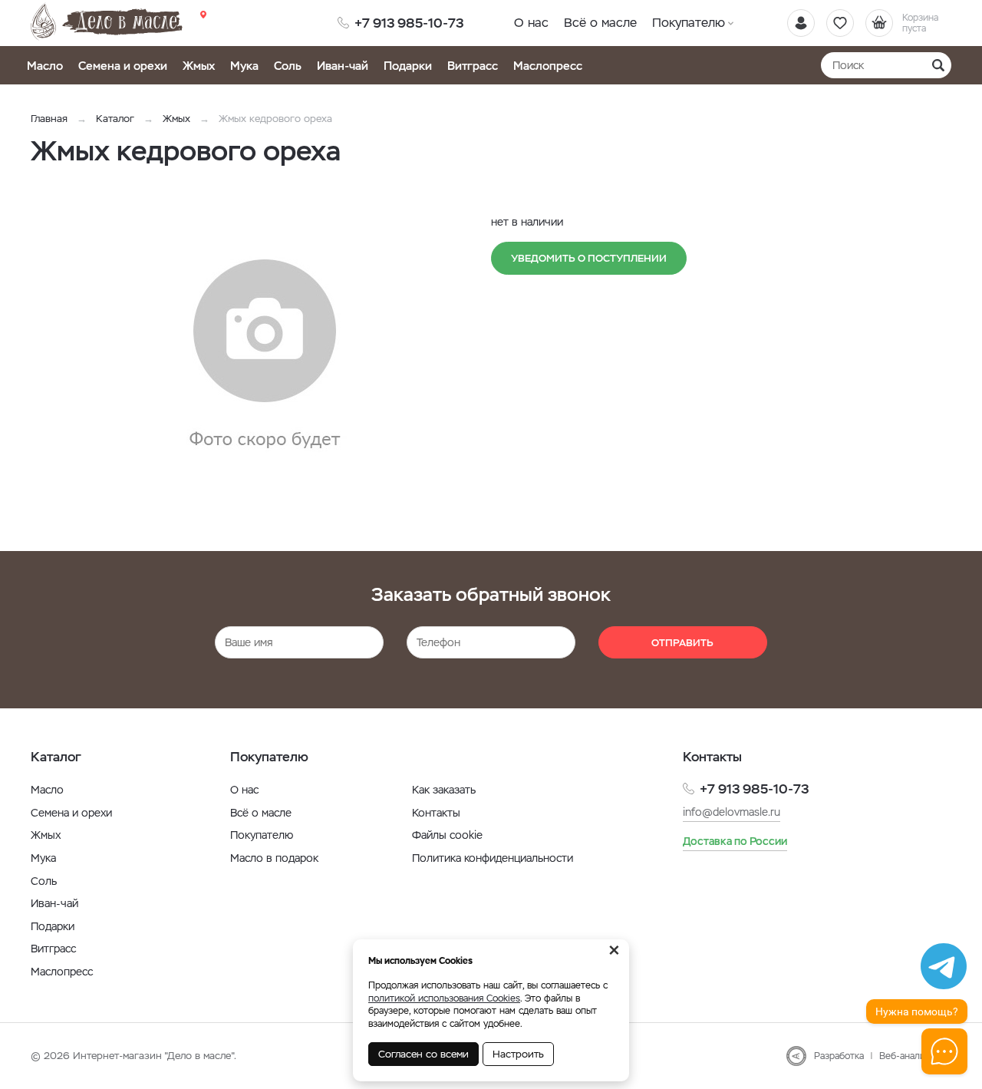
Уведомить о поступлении (589, 258)
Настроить (518, 1054)
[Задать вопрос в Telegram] (944, 966)
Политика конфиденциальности (492, 858)
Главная (49, 118)
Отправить (682, 642)
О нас (531, 23)
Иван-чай (342, 65)
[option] (264, 355)
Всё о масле (600, 23)
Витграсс (472, 65)
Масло (45, 65)
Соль (288, 65)
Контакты (436, 813)
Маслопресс (547, 65)
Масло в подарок (274, 858)
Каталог (115, 118)
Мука (244, 65)
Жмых (199, 65)
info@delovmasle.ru (731, 812)
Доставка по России (735, 841)
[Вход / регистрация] (801, 23)
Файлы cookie (447, 835)
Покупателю (688, 23)
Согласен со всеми (423, 1054)
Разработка (839, 1056)
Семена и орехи (122, 65)
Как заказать (444, 790)
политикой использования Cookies (444, 998)
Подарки (408, 65)
